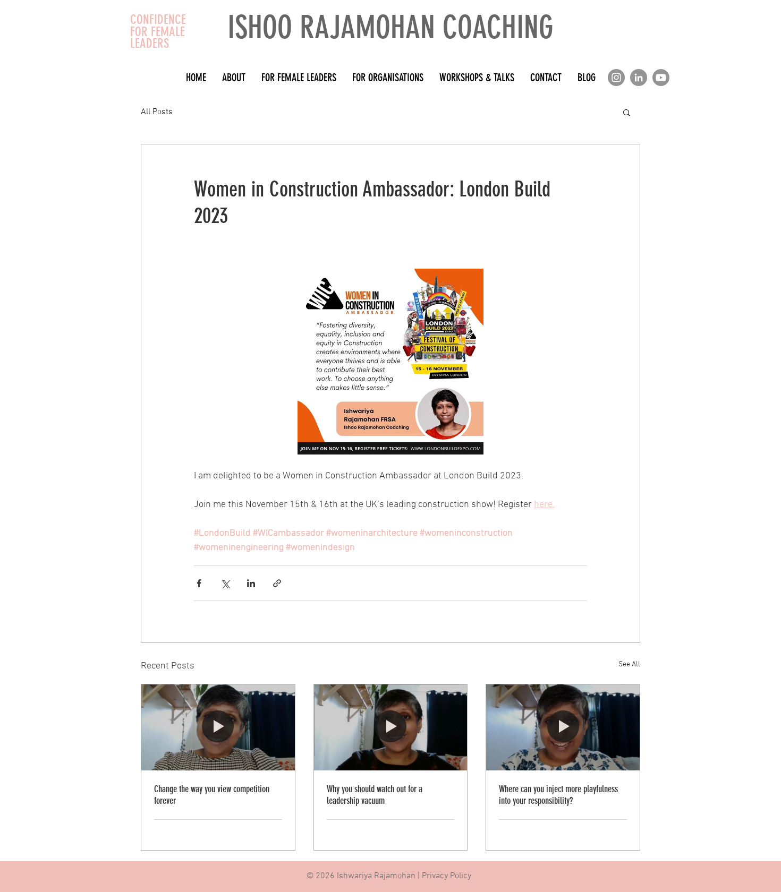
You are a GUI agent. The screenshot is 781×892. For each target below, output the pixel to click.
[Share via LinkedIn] (251, 583)
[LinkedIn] (638, 77)
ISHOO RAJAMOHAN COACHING (390, 27)
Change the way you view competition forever (211, 795)
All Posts (157, 112)
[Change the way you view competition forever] (218, 727)
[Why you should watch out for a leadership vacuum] (391, 727)
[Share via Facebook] (199, 583)
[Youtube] (660, 77)
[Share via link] (277, 583)
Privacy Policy (446, 876)
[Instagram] (616, 77)
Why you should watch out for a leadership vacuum (374, 795)
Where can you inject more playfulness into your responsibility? (558, 795)
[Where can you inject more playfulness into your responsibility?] (563, 727)
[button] (627, 112)
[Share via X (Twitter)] (225, 583)
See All (629, 664)
